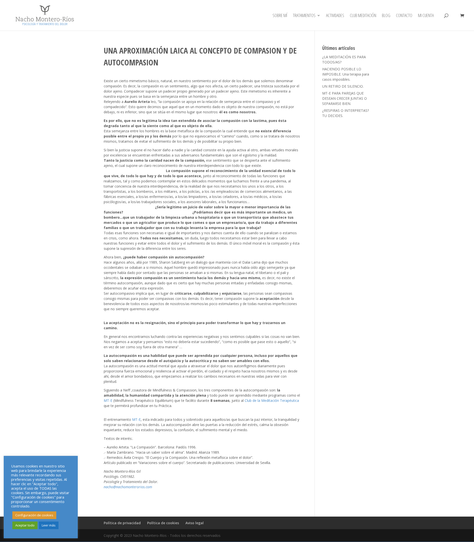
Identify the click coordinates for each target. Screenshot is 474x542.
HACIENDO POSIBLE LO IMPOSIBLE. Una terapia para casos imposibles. (345, 74)
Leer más (49, 525)
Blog (386, 16)
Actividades (335, 16)
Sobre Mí (280, 16)
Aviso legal (194, 523)
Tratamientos (304, 16)
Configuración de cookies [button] (34, 515)
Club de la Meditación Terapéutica (272, 400)
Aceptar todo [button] (25, 525)
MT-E (108, 400)
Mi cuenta (426, 16)
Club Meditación (363, 16)
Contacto (404, 16)
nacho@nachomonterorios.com (128, 486)
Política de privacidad (122, 523)
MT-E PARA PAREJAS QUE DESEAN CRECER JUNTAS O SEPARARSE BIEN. (344, 98)
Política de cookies (163, 523)
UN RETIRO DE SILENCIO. (343, 86)
